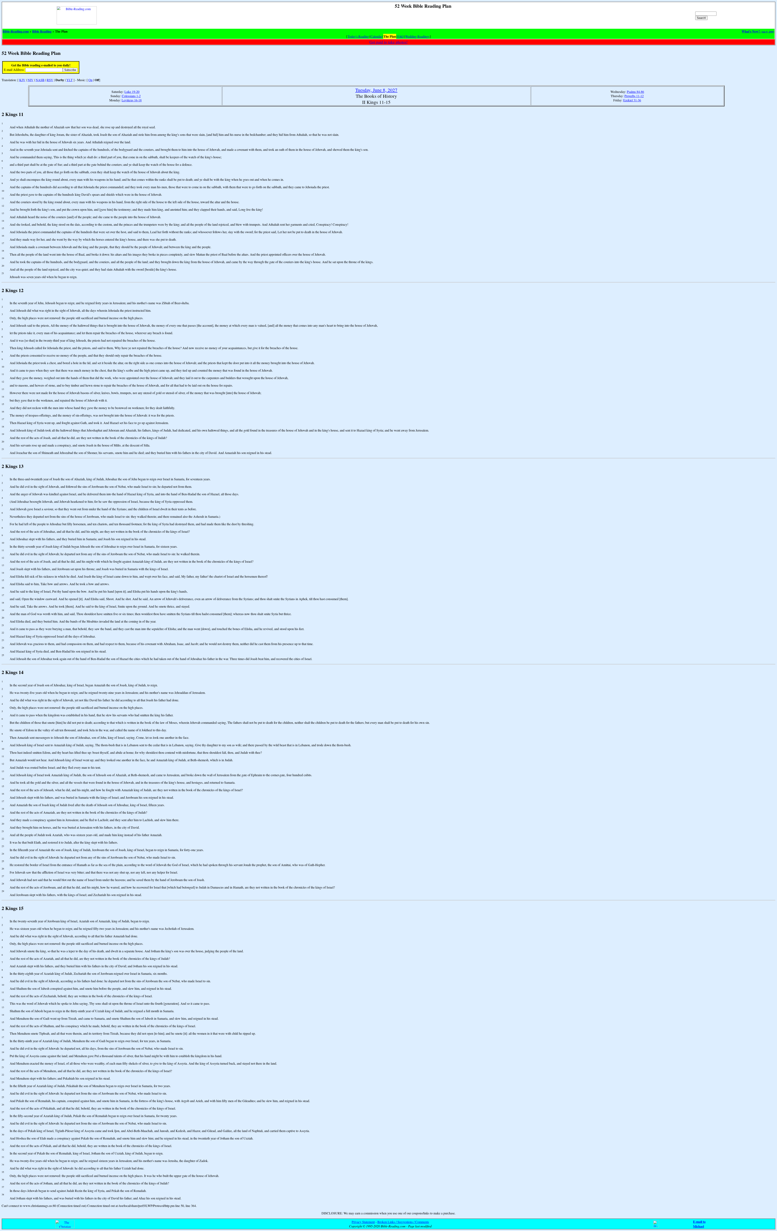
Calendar (376, 36)
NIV (30, 80)
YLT (69, 80)
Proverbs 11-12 (634, 96)
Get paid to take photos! (388, 42)
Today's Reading (358, 36)
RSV (50, 80)
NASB (40, 80)
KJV (22, 80)
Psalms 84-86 (635, 91)
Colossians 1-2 (131, 96)
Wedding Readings (417, 36)
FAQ (400, 36)
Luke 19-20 (131, 91)
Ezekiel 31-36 (632, 100)
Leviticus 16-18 (132, 100)
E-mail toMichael (699, 1224)
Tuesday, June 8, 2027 (376, 90)
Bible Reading (42, 31)
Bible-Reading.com (16, 31)
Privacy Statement (363, 1222)
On (90, 80)
